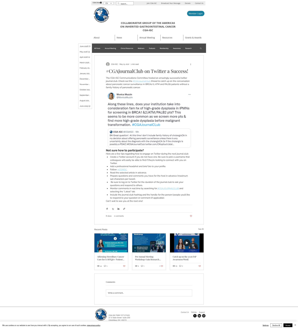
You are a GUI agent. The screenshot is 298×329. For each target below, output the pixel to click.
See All (201, 229)
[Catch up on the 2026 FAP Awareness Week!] (187, 242)
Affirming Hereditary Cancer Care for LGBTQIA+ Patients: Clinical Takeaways (110, 258)
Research (188, 48)
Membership (164, 48)
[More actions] (190, 64)
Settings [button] (266, 325)
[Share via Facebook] (107, 209)
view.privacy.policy (93, 325)
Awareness (177, 48)
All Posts (97, 48)
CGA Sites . (97, 3)
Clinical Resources (127, 48)
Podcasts (152, 48)
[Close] (295, 325)
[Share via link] (124, 209)
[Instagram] (203, 315)
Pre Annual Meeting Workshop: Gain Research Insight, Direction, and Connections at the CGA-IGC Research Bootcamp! (148, 258)
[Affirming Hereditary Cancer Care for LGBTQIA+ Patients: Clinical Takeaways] (111, 242)
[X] (195, 315)
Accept (287, 325)
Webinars (141, 48)
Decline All (276, 325)
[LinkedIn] (199, 315)
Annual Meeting (110, 48)
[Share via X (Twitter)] (113, 209)
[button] (149, 37)
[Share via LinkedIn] (118, 209)
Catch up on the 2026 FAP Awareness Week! (184, 258)
